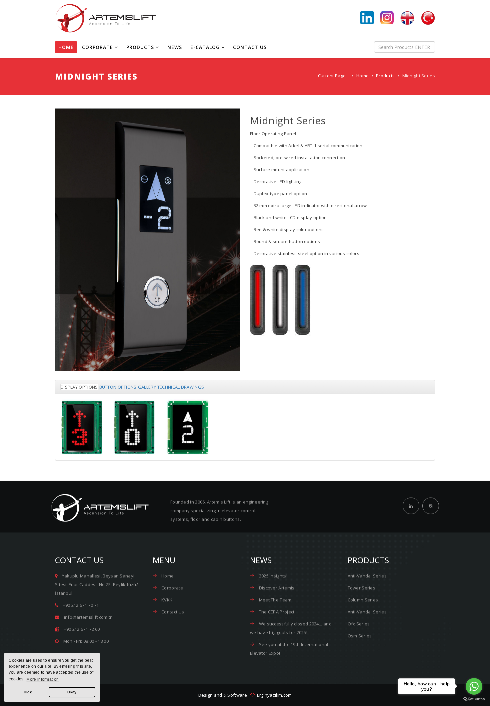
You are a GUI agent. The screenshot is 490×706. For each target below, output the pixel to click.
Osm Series (360, 636)
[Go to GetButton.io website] (474, 699)
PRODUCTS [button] (140, 47)
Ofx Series (359, 624)
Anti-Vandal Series (367, 576)
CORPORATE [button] (97, 47)
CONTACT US (250, 47)
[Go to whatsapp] (474, 686)
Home (362, 76)
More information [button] (42, 679)
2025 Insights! (272, 576)
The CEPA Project (276, 612)
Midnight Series (147, 253)
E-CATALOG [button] (205, 47)
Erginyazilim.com (273, 695)
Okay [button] (72, 692)
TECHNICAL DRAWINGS (180, 387)
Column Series (363, 600)
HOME (66, 47)
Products (385, 76)
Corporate (171, 588)
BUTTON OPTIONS (118, 387)
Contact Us (172, 612)
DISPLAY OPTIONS (79, 387)
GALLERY (147, 387)
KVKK (166, 600)
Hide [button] (28, 692)
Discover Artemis (276, 588)
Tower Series (362, 588)
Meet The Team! (275, 600)
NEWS (174, 47)
